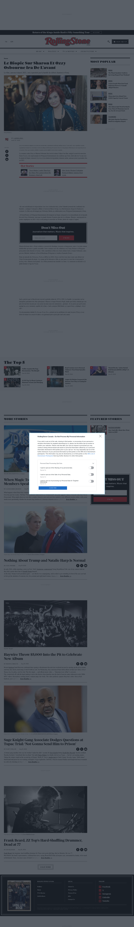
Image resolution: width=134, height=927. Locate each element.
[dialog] (67, 463)
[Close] (101, 437)
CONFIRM (53, 488)
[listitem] (67, 463)
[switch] (91, 467)
